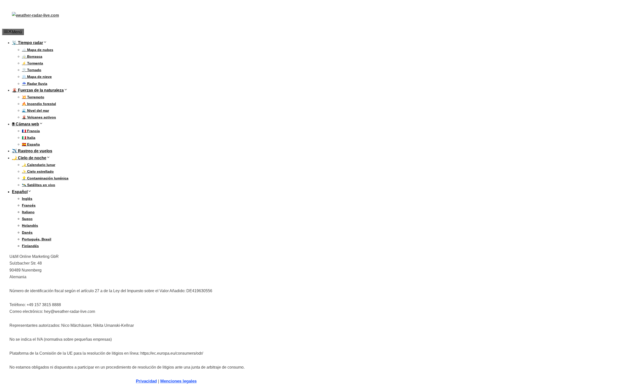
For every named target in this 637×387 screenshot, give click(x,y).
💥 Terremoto (33, 97)
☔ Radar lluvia (34, 84)
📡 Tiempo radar (27, 43)
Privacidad (146, 381)
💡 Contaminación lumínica (45, 178)
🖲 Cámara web (25, 124)
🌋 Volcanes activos (39, 117)
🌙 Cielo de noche (29, 158)
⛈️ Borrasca (32, 56)
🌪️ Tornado (31, 70)
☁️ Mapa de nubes (37, 50)
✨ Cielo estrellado (38, 171)
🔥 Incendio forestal (39, 104)
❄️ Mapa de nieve (37, 77)
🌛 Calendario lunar (38, 165)
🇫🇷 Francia (31, 131)
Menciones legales (178, 381)
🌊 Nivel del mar (35, 110)
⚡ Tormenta (32, 63)
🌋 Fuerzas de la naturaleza (38, 90)
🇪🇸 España (31, 144)
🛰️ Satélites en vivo (38, 185)
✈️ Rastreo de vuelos (32, 151)
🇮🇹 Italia (28, 138)
